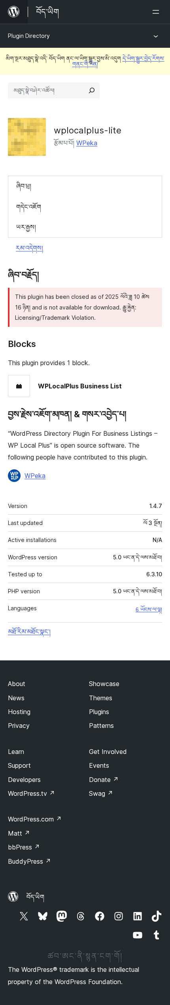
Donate (104, 780)
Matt (19, 833)
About (16, 684)
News (16, 698)
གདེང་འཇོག (28, 207)
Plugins (99, 712)
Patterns (101, 725)
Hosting (19, 712)
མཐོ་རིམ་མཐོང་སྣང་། (29, 632)
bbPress (24, 847)
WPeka (86, 143)
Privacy (19, 725)
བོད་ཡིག (35, 897)
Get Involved (108, 752)
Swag (101, 793)
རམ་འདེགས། (29, 248)
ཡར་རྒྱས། (26, 227)
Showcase (104, 684)
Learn (16, 752)
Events (99, 765)
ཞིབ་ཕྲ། (23, 186)
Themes (100, 698)
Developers (24, 780)
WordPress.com (35, 819)
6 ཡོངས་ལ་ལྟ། (149, 609)
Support (19, 765)
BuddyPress (29, 861)
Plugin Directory (29, 35)
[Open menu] (157, 12)
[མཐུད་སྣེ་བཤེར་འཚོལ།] (92, 90)
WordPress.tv (31, 793)
